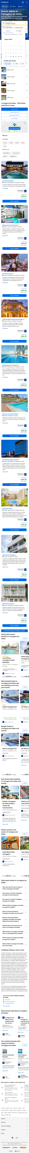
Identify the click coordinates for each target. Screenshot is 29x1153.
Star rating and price (15, 115)
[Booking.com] (4, 2)
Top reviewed (14, 118)
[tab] (8, 31)
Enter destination (8, 22)
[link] (5, 142)
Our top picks (14, 109)
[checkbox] (21, 42)
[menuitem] (5, 6)
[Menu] (27, 2)
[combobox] (15, 23)
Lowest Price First (14, 112)
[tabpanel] (13, 49)
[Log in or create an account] (23, 2)
